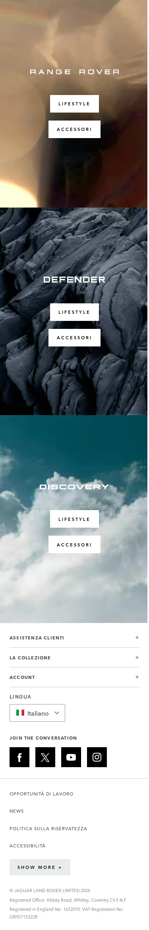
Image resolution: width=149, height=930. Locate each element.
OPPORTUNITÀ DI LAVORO (42, 793)
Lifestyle (74, 103)
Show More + (39, 867)
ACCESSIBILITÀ (28, 845)
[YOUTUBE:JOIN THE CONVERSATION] (71, 757)
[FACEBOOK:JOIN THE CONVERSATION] (19, 757)
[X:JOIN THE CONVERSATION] (45, 757)
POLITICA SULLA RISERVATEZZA (48, 828)
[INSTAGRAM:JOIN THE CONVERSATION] (97, 757)
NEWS (17, 810)
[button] (74, 640)
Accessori (74, 129)
